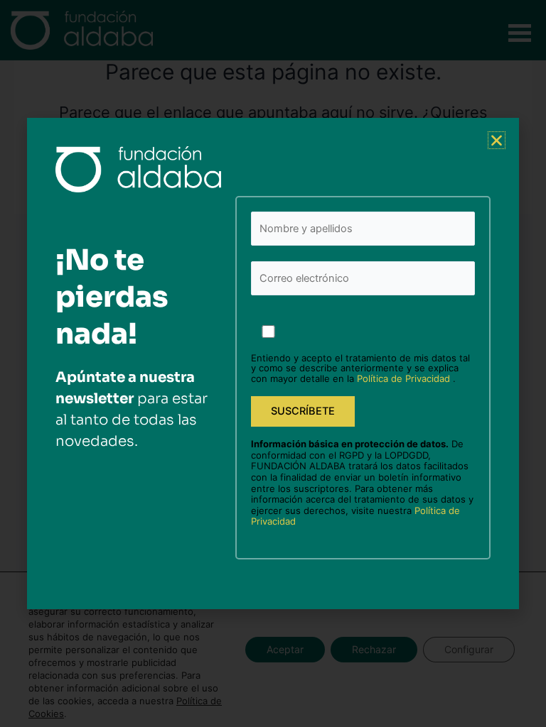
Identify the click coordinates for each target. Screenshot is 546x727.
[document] (273, 363)
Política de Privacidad (405, 378)
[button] (496, 140)
